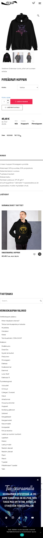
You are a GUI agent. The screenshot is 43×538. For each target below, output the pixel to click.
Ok (22, 535)
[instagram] (13, 518)
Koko (4, 87)
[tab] (21, 156)
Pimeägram (37, 124)
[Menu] (40, 3)
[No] (40, 532)
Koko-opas (6, 97)
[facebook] (26, 518)
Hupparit (25, 124)
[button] (38, 15)
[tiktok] (19, 518)
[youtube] (32, 519)
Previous (5, 37)
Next (37, 37)
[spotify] (6, 518)
